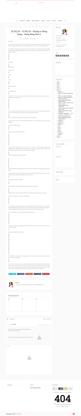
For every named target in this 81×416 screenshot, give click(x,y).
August (59, 124)
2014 (58, 89)
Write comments (47, 319)
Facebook (21, 273)
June (59, 127)
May (59, 128)
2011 (58, 137)
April (59, 130)
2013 (58, 90)
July (59, 126)
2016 (58, 86)
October (60, 121)
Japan (48, 20)
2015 (58, 87)
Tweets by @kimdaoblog (35, 387)
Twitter (13, 273)
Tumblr (38, 273)
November (60, 120)
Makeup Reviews (35, 20)
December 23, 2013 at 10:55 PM (43, 325)
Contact (60, 20)
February (60, 133)
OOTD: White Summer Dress (64, 116)
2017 (58, 84)
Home (17, 20)
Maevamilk (13, 324)
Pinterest (46, 273)
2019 (58, 81)
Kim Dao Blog (18, 414)
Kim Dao (17, 282)
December (60, 91)
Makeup (28, 20)
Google (30, 273)
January (59, 134)
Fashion (43, 20)
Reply (8, 346)
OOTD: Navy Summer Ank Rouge (65, 96)
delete (50, 325)
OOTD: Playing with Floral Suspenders (63, 106)
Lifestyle (54, 20)
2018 (58, 83)
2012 (58, 136)
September (60, 123)
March (59, 131)
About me (22, 20)
